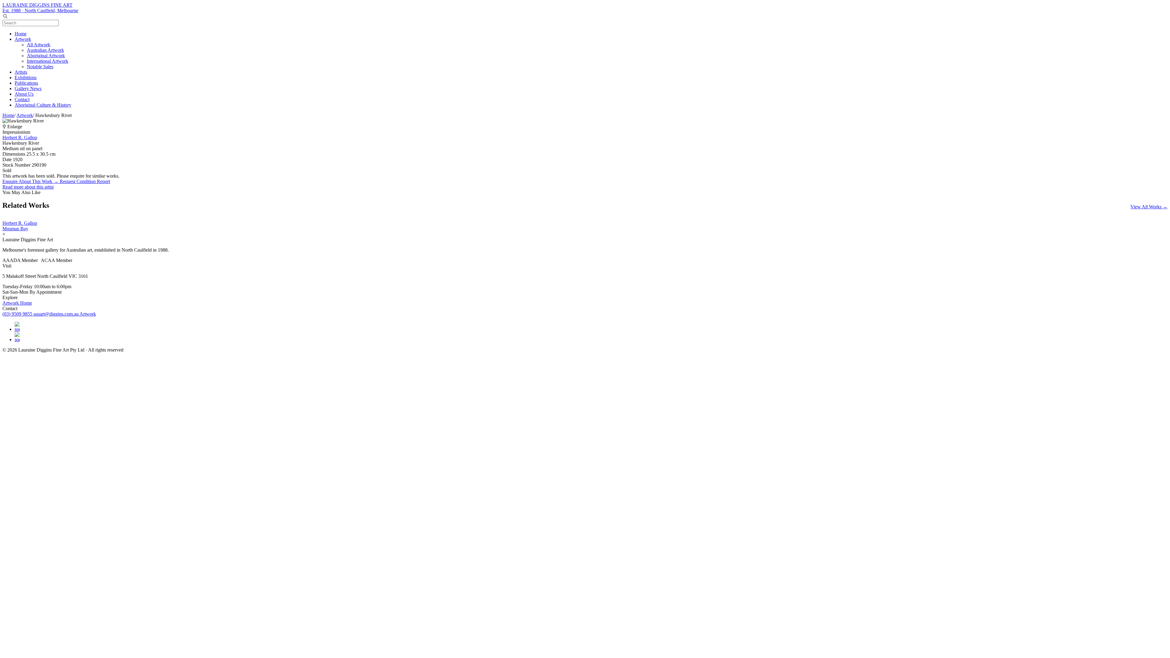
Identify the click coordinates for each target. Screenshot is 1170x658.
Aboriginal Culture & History (43, 105)
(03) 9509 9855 (18, 314)
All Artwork (38, 44)
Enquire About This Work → (31, 181)
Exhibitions (26, 77)
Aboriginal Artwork (46, 55)
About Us (24, 94)
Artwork (23, 39)
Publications (26, 83)
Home (21, 33)
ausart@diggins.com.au (57, 314)
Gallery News (28, 88)
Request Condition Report (85, 181)
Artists (21, 72)
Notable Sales (40, 66)
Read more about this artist (28, 186)
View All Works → (1149, 206)
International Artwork (47, 61)
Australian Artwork (45, 50)
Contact (22, 99)
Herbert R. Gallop (19, 137)
